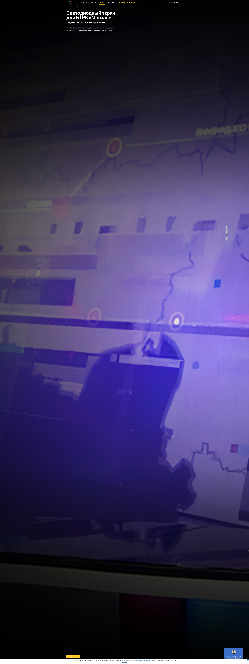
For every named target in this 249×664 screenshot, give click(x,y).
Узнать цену (88, 656)
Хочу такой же (73, 656)
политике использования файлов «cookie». (141, 660)
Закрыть (230, 658)
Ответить (237, 658)
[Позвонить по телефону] (181, 2)
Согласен (124, 662)
